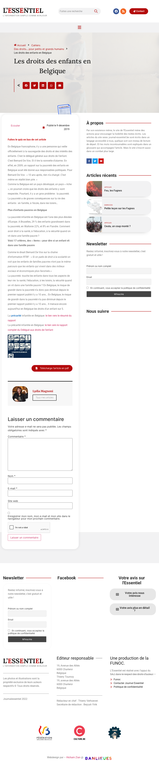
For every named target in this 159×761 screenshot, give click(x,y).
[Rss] (123, 11)
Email (89, 277)
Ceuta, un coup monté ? (117, 226)
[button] (26, 85)
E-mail (12, 488)
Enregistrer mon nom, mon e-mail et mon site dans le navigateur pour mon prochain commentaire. (39, 517)
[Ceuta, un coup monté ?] (94, 224)
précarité (16, 315)
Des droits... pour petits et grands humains (39, 49)
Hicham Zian (73, 757)
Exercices (108, 205)
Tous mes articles (44, 397)
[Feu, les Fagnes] (94, 189)
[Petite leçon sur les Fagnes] (94, 206)
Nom (11, 476)
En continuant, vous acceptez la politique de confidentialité (120, 288)
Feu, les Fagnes (113, 190)
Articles (107, 187)
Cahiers (35, 45)
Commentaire (17, 436)
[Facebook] (116, 11)
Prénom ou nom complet (98, 266)
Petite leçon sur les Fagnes (119, 208)
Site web (13, 501)
